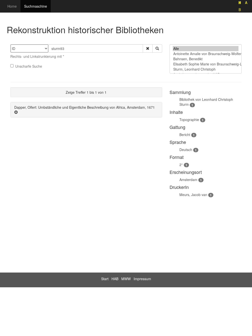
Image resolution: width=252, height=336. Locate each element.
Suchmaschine (35, 6)
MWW (126, 278)
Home (12, 6)
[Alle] (205, 48)
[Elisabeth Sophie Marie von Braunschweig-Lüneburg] (205, 64)
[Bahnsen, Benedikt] (205, 58)
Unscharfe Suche (28, 66)
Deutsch (185, 149)
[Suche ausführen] (157, 48)
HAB (114, 278)
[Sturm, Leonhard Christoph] (205, 69)
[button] (148, 48)
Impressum (142, 278)
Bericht (184, 134)
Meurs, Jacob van (193, 194)
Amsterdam (188, 179)
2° (181, 164)
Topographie (189, 119)
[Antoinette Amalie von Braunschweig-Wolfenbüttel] (205, 53)
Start (105, 278)
